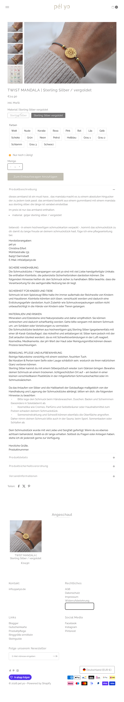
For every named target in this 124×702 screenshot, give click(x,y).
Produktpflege (17, 630)
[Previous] (29, 52)
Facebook (71, 623)
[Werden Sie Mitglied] (55, 656)
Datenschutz (72, 592)
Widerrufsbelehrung (77, 600)
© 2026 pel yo (17, 683)
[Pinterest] (13, 670)
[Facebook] (10, 670)
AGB (67, 589)
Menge (12, 161)
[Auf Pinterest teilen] (29, 486)
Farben (13, 125)
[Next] (111, 52)
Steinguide (15, 638)
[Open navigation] (7, 7)
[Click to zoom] (111, 27)
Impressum (71, 596)
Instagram (71, 627)
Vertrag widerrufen (79, 606)
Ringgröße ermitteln (21, 634)
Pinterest (70, 630)
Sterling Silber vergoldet (48, 115)
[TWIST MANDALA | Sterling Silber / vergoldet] (26, 536)
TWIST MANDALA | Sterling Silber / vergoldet (25, 557)
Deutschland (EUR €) (98, 669)
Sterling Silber (18, 115)
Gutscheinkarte (18, 627)
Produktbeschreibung (23, 189)
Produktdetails (18, 457)
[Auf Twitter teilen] (24, 486)
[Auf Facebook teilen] (18, 486)
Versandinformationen (23, 476)
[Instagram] (17, 670)
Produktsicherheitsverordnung (28, 466)
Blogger (13, 623)
